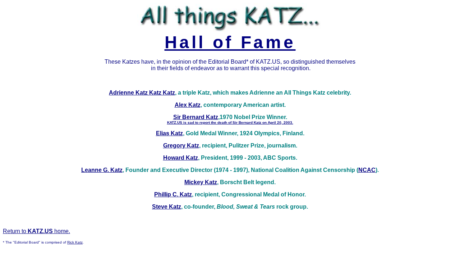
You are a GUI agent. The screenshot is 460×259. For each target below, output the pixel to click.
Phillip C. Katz (173, 194)
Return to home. (36, 231)
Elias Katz (169, 133)
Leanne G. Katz (102, 170)
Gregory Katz (181, 145)
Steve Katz (166, 207)
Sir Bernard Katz (195, 117)
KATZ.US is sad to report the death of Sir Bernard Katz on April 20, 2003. (230, 122)
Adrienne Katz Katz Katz (142, 93)
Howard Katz (180, 158)
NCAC (367, 170)
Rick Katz (75, 242)
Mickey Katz (200, 182)
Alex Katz (188, 105)
